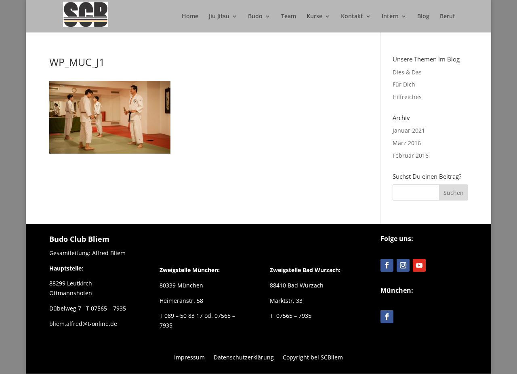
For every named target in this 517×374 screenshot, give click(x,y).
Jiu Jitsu (219, 16)
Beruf (447, 16)
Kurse (314, 16)
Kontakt (352, 16)
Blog (423, 16)
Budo (255, 16)
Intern (390, 16)
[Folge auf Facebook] (386, 265)
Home (190, 16)
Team (288, 16)
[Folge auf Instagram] (403, 265)
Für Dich (404, 84)
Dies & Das (407, 72)
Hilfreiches (407, 97)
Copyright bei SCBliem (313, 356)
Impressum (189, 356)
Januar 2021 (409, 130)
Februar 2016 (411, 155)
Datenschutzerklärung (244, 356)
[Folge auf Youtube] (419, 265)
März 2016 (407, 143)
